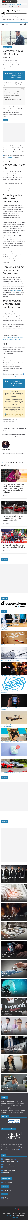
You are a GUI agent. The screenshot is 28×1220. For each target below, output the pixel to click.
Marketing (5, 64)
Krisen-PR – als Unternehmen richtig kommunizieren (12, 1029)
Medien (9, 64)
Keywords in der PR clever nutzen (12, 1012)
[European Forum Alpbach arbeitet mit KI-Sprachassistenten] (14, 969)
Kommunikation (19, 63)
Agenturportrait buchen (9, 1167)
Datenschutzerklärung (9, 1170)
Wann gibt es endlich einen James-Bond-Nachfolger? (14, 878)
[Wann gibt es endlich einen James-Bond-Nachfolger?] (14, 874)
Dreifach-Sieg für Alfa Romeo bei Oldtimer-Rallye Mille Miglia (14, 546)
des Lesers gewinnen (16, 290)
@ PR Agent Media (8, 1190)
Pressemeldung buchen (9, 1164)
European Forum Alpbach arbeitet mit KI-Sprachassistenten (13, 972)
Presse (19, 64)
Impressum (6, 1172)
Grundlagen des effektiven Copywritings (13, 93)
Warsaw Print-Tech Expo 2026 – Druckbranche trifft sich (11, 934)
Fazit (5, 102)
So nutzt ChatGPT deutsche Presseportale (10, 992)
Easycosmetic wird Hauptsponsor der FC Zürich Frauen (13, 435)
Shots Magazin (5, 1149)
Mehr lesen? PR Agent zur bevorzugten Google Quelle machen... (16, 75)
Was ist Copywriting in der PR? (11, 91)
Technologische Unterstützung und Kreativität (12, 100)
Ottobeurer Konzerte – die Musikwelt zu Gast (14, 429)
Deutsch (8, 1)
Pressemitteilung (14, 66)
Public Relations (6, 68)
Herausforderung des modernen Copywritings (12, 96)
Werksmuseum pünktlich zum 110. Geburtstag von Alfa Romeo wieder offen (13, 518)
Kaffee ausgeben (7, 1182)
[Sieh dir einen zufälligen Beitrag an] (25, 24)
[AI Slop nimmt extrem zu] (14, 893)
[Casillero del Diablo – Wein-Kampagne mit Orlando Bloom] (14, 912)
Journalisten (12, 63)
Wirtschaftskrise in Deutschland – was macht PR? (13, 1086)
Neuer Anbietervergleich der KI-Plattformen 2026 (11, 953)
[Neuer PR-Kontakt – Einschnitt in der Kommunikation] (14, 1064)
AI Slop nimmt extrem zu (9, 898)
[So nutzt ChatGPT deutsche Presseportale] (14, 988)
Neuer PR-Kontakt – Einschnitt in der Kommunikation (12, 1067)
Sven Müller (6, 60)
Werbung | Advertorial (9, 1159)
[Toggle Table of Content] (22, 89)
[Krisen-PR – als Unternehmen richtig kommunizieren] (14, 1026)
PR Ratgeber (15, 64)
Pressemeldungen (7, 47)
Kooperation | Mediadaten (10, 1161)
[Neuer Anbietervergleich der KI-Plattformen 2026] (14, 950)
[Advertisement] (14, 132)
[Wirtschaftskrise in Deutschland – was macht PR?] (14, 1083)
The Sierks (16, 1149)
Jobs (8, 63)
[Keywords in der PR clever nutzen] (14, 1007)
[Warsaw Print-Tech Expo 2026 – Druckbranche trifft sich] (14, 931)
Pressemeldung (6, 66)
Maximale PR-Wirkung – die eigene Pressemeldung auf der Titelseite (12, 1048)
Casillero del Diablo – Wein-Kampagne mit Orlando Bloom (13, 915)
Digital (5, 63)
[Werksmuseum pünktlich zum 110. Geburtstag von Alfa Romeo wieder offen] (14, 502)
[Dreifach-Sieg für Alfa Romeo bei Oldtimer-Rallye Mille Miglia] (14, 530)
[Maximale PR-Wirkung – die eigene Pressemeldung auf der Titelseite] (14, 1045)
